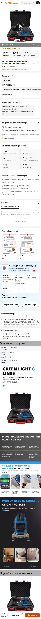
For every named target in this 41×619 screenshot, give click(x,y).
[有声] (34, 44)
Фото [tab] (23, 40)
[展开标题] (34, 64)
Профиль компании (10, 305)
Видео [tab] (17, 40)
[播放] (3, 44)
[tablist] (20, 40)
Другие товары (30, 305)
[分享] (38, 62)
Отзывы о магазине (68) (10, 206)
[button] (11, 48)
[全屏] (38, 44)
